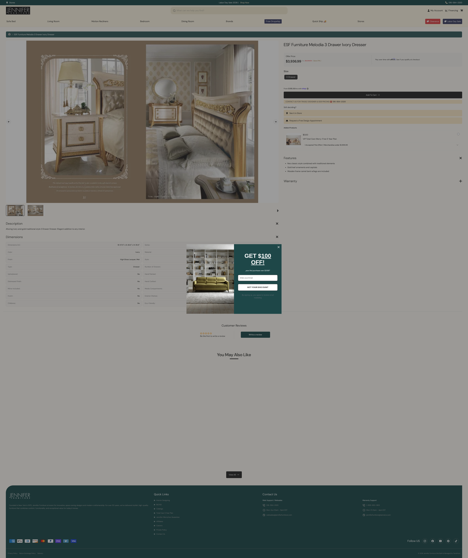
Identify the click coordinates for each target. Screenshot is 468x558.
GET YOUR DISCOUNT (257, 287)
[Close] (279, 247)
